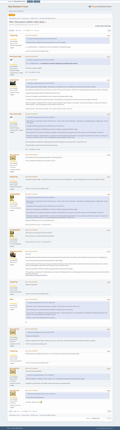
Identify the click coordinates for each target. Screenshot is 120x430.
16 (30, 30)
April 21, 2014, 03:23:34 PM (31, 281)
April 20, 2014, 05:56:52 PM (31, 154)
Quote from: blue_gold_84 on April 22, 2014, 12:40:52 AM (41, 394)
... (22, 30)
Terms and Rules (103, 428)
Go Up (10, 411)
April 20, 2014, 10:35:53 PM (31, 230)
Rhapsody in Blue (16, 251)
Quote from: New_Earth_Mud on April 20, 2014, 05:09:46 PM (42, 38)
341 (36, 30)
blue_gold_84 (14, 155)
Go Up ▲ (111, 428)
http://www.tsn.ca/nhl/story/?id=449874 (36, 275)
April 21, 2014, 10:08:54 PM (31, 351)
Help (98, 428)
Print (109, 30)
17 (32, 30)
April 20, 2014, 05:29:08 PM (31, 79)
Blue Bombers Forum (18, 6)
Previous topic (99, 26)
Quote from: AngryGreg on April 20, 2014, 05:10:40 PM (41, 60)
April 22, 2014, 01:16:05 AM (31, 390)
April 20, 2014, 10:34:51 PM (31, 194)
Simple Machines (19, 428)
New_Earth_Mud (15, 56)
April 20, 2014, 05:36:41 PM (31, 114)
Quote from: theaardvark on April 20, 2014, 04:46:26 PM (41, 302)
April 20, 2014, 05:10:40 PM (31, 35)
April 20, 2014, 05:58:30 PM (31, 176)
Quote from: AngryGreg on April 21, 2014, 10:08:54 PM (41, 375)
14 (25, 30)
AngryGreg (13, 35)
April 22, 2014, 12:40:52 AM (31, 368)
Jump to (88, 418)
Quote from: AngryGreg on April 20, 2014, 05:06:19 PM (41, 83)
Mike (11, 299)
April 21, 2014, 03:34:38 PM (31, 299)
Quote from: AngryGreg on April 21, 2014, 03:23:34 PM (41, 332)
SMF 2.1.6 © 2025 (11, 428)
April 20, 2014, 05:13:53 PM (31, 56)
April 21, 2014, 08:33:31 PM (31, 329)
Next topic (108, 26)
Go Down (11, 30)
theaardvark (14, 80)
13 (24, 30)
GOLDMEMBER (15, 194)
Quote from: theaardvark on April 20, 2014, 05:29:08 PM (41, 117)
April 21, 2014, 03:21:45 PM (31, 251)
